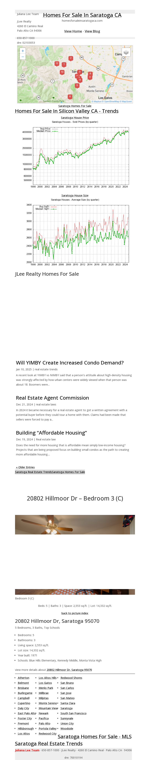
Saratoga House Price (75, 117)
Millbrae (44, 693)
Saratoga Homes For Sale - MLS (95, 736)
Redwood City (47, 733)
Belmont (23, 683)
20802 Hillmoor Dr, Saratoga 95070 (69, 670)
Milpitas (44, 698)
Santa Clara (68, 703)
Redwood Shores (71, 678)
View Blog (92, 31)
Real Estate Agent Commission (52, 397)
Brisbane (23, 688)
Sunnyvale (67, 718)
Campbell (23, 698)
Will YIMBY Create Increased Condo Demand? (70, 362)
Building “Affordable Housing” (51, 432)
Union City (67, 723)
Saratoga (66, 708)
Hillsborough (26, 728)
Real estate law (46, 439)
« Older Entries (25, 467)
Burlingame (25, 693)
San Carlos (67, 688)
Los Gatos (45, 683)
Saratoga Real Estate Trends (33, 472)
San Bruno (67, 683)
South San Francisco (74, 713)
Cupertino (24, 703)
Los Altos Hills (48, 678)
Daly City (23, 708)
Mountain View (48, 708)
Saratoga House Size (75, 195)
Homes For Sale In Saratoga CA (82, 15)
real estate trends (46, 369)
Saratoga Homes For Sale (74, 106)
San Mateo (68, 698)
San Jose (66, 693)
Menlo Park (46, 688)
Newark (43, 713)
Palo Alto (44, 723)
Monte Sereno (48, 703)
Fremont (23, 723)
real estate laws (46, 404)
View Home (73, 31)
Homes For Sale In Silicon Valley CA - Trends (67, 110)
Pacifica (44, 718)
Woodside (67, 728)
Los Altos (24, 733)
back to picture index (75, 613)
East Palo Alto (27, 713)
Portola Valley (47, 728)
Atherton (23, 678)
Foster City (25, 718)
